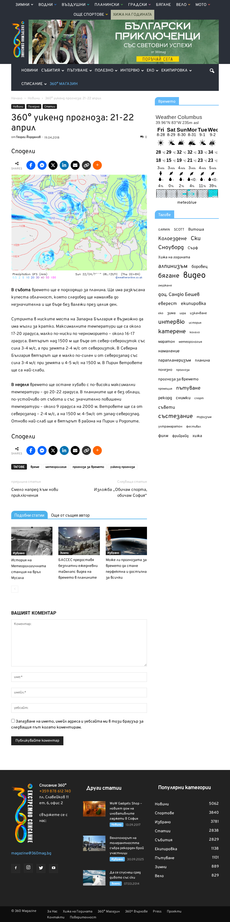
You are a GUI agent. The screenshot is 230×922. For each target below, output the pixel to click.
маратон (166, 341)
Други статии (103, 788)
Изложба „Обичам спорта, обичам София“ (120, 492)
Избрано (19, 553)
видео (194, 276)
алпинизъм (173, 267)
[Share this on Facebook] (30, 165)
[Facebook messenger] (42, 165)
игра (183, 313)
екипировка (193, 304)
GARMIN (164, 230)
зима (171, 313)
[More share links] (97, 165)
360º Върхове (136, 911)
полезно (165, 370)
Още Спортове (88, 14)
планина (202, 360)
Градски (137, 5)
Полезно (104, 70)
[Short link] (86, 165)
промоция (165, 389)
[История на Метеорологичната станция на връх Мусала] (31, 541)
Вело (181, 5)
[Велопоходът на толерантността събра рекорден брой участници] (94, 843)
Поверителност (83, 917)
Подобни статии (29, 515)
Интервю (130, 70)
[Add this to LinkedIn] (64, 165)
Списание (32, 84)
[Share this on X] (53, 165)
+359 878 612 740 (55, 791)
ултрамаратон (170, 426)
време (35, 467)
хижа (197, 436)
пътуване (188, 388)
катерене (172, 332)
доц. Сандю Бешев (179, 295)
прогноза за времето (88, 467)
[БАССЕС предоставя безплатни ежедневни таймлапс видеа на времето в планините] (79, 541)
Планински (107, 5)
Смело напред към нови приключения (34, 492)
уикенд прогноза (122, 467)
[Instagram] (28, 868)
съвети (166, 407)
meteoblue (187, 202)
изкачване (198, 313)
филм (163, 436)
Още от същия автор (70, 515)
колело (195, 332)
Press (157, 911)
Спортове (164, 813)
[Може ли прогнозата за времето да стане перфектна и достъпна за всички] (126, 541)
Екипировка (174, 70)
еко (160, 313)
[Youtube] (53, 868)
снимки (183, 398)
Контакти (56, 917)
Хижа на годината (174, 257)
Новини (29, 70)
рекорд (165, 398)
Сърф (193, 248)
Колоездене (172, 239)
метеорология (55, 467)
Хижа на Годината (132, 14)
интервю (171, 322)
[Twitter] (40, 868)
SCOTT (179, 229)
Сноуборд (171, 248)
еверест (167, 304)
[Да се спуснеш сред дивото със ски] (94, 878)
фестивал (193, 427)
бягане (168, 276)
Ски (196, 239)
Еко (150, 70)
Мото (201, 5)
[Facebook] (15, 868)
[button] (212, 70)
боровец (200, 267)
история (195, 323)
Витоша (196, 229)
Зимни (22, 5)
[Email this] (75, 165)
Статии (49, 107)
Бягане (163, 5)
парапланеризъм (174, 360)
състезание (175, 416)
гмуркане (165, 286)
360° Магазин (64, 84)
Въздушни (74, 5)
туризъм (204, 417)
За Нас (52, 911)
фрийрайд (180, 436)
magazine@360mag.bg (31, 853)
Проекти (174, 911)
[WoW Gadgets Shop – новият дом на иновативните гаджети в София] (94, 809)
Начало (16, 98)
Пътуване (77, 70)
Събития (50, 70)
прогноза (183, 370)
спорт (199, 398)
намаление (169, 351)
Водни (45, 5)
